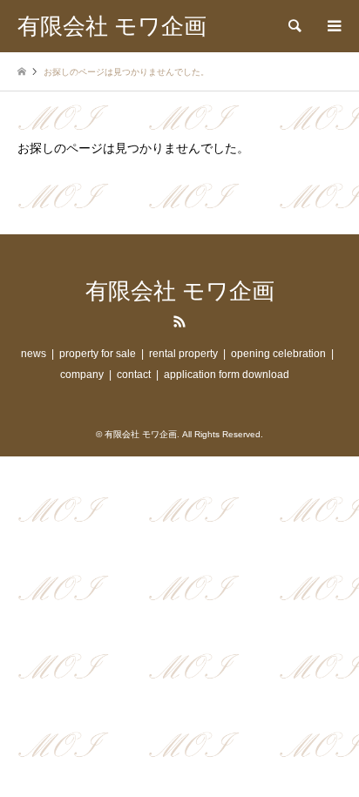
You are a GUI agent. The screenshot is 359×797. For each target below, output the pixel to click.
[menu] (333, 26)
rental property (183, 354)
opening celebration (278, 354)
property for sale (97, 354)
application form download (226, 374)
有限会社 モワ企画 (179, 291)
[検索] (294, 26)
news (33, 354)
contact (134, 374)
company (82, 374)
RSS (179, 321)
